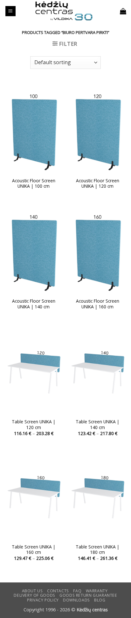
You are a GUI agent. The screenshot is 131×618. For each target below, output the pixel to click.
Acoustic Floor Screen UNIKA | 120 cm (97, 183)
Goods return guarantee (88, 595)
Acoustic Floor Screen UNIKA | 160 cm (97, 303)
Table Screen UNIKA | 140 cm (97, 424)
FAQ (77, 591)
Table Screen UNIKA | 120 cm (33, 424)
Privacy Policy (43, 600)
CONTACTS (58, 591)
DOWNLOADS (76, 600)
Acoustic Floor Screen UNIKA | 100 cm (33, 183)
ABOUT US (32, 591)
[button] (10, 11)
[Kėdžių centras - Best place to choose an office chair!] (64, 11)
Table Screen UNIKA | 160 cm (33, 549)
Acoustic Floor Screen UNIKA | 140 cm (33, 303)
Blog (99, 600)
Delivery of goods (34, 595)
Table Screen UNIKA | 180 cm (97, 549)
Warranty (97, 591)
